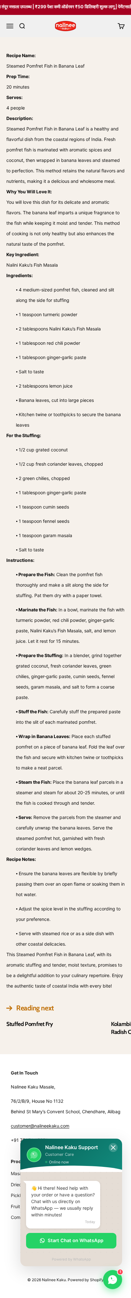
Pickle (17, 1195)
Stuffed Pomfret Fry (29, 1024)
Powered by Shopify (86, 1279)
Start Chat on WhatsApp (75, 1240)
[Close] (113, 1147)
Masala (18, 1173)
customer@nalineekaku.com (40, 1125)
